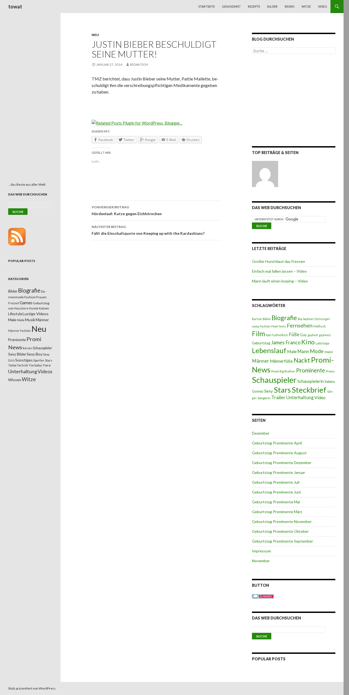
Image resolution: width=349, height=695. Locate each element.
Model (328, 352)
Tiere (47, 365)
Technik (22, 365)
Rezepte (254, 6)
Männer (260, 361)
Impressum (261, 551)
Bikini (267, 319)
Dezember (260, 433)
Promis (330, 371)
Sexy (268, 391)
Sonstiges (24, 360)
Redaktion (139, 64)
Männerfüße (281, 361)
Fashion (265, 326)
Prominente (310, 370)
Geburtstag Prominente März (277, 511)
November (261, 560)
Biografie (284, 317)
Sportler (38, 360)
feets (282, 326)
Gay (303, 335)
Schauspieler (274, 379)
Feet (274, 326)
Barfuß (257, 319)
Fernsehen (299, 325)
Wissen (14, 379)
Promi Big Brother (283, 371)
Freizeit (13, 303)
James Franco (285, 342)
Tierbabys (35, 365)
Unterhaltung (300, 397)
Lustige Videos (36, 313)
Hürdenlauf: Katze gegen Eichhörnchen (127, 210)
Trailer (278, 397)
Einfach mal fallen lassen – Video (279, 271)
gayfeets (325, 335)
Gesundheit (231, 6)
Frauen (41, 297)
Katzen (44, 308)
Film (258, 333)
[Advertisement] (293, 101)
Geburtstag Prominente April (277, 443)
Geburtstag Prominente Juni (276, 492)
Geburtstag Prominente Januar (278, 472)
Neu (95, 35)
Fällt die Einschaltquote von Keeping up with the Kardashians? (148, 230)
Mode (317, 351)
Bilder (272, 6)
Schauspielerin (310, 381)
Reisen (289, 6)
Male (292, 351)
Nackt (302, 360)
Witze (306, 6)
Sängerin (264, 398)
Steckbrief (309, 389)
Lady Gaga (322, 343)
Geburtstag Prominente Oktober (280, 531)
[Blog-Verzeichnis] (263, 596)
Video (322, 6)
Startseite (206, 6)
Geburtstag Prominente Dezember (281, 462)
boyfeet (308, 319)
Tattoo (12, 365)
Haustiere (21, 308)
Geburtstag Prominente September (282, 541)
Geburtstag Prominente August (279, 452)
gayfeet (313, 335)
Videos (45, 371)
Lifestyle (15, 313)
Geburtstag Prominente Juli (275, 482)
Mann (303, 351)
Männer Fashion (19, 330)
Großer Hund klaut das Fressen (278, 261)
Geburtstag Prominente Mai (276, 502)
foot (268, 335)
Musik (30, 319)
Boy (300, 319)
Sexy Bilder (17, 354)
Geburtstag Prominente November (282, 521)
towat (15, 7)
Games (26, 302)
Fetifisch (319, 326)
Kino (308, 342)
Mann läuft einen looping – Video (280, 281)
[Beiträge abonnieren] (17, 236)
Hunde (33, 308)
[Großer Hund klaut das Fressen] (265, 174)
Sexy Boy (35, 354)
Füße (294, 334)
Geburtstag (261, 343)
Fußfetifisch (280, 335)
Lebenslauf (269, 350)
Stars (282, 389)
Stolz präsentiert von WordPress (32, 688)
